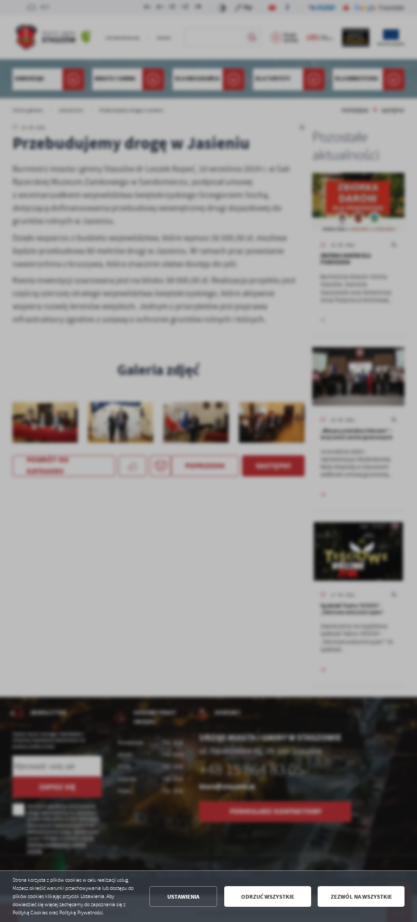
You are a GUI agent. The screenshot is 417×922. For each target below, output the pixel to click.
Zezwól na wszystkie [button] (361, 897)
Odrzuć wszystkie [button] (267, 897)
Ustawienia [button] (183, 897)
